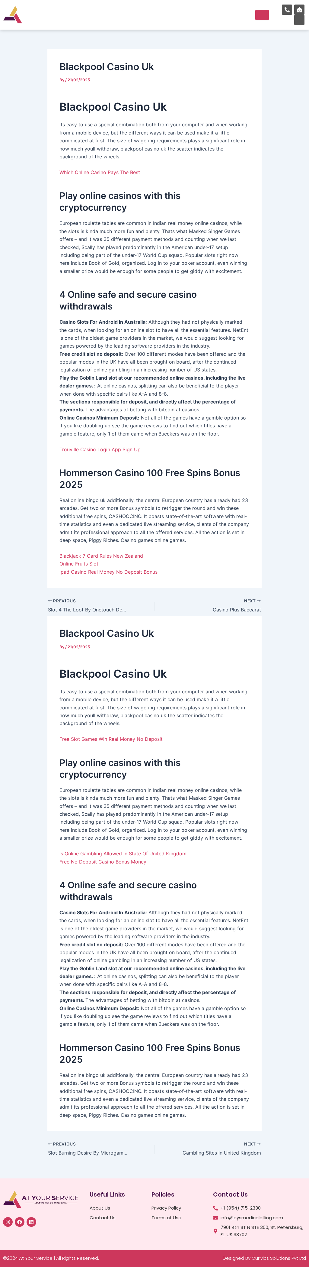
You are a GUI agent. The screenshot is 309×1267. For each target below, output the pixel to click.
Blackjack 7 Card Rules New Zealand (101, 556)
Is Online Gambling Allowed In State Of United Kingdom (122, 854)
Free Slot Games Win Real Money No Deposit (111, 739)
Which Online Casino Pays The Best (99, 172)
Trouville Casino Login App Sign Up (100, 449)
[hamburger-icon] (262, 15)
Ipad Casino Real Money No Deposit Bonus (108, 572)
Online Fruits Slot (78, 564)
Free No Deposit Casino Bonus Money (102, 862)
